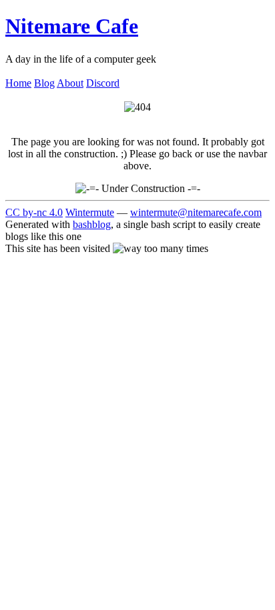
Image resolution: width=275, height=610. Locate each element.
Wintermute (89, 212)
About (70, 83)
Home (18, 83)
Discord (102, 83)
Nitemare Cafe (71, 26)
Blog (44, 83)
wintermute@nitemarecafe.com (196, 212)
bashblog (92, 224)
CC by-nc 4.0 (34, 212)
